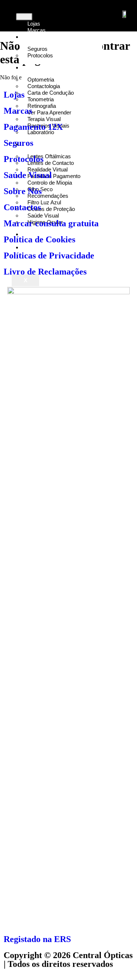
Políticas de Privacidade (49, 255)
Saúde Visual (28, 175)
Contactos (22, 207)
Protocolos (40, 55)
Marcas (18, 111)
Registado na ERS (37, 939)
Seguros (18, 143)
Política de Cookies (39, 239)
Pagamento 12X (33, 127)
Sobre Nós (23, 191)
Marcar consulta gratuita (51, 223)
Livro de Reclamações (45, 271)
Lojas (14, 94)
